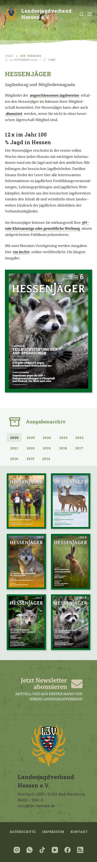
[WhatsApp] (29, 850)
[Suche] (82, 14)
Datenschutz (23, 832)
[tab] (14, 437)
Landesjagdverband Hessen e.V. (46, 14)
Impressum (53, 832)
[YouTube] (55, 850)
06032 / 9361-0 (30, 800)
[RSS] (80, 850)
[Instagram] (17, 850)
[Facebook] (67, 850)
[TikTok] (42, 850)
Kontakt (78, 832)
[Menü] (89, 14)
